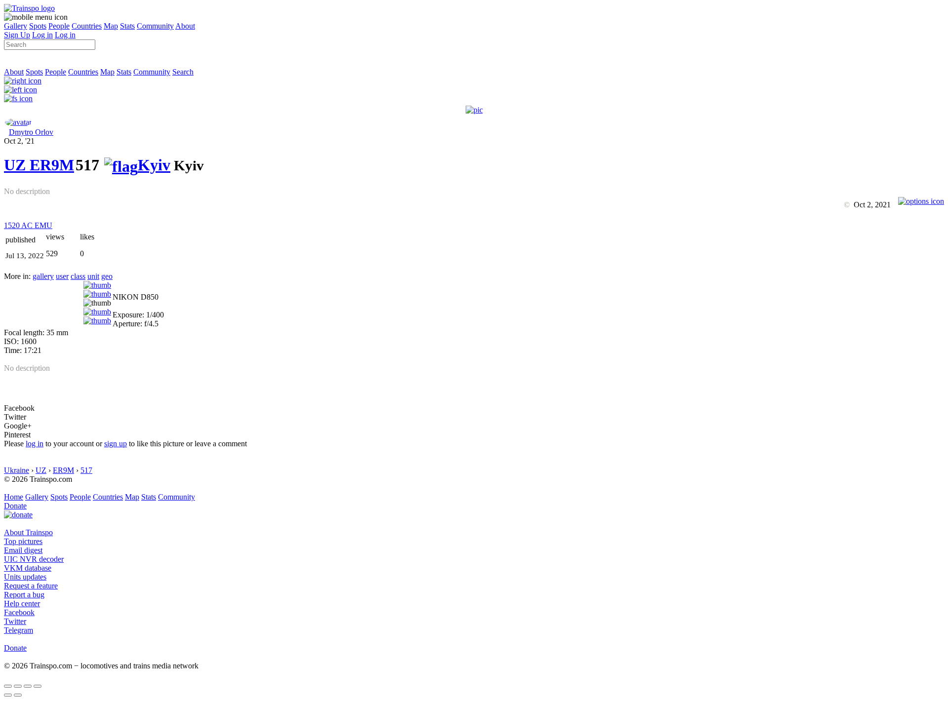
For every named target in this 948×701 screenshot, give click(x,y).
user (62, 276)
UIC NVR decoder (34, 559)
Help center (22, 603)
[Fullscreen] (18, 98)
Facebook (19, 612)
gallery (43, 276)
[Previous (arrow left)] (8, 695)
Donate (15, 506)
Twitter (15, 621)
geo (107, 276)
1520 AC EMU (28, 225)
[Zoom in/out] (37, 686)
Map (111, 26)
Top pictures (23, 541)
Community (155, 26)
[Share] (18, 686)
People (59, 26)
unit (93, 276)
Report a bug (24, 594)
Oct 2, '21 (19, 141)
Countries (87, 26)
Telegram (18, 630)
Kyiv (154, 165)
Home (13, 497)
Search (183, 72)
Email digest (23, 550)
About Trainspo (28, 532)
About (185, 26)
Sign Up (17, 35)
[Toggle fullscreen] (28, 686)
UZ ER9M (39, 165)
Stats (127, 26)
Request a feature (31, 586)
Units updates (25, 577)
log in (34, 443)
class (78, 276)
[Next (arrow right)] (18, 695)
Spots (37, 26)
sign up (115, 443)
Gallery (15, 26)
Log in (42, 35)
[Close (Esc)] (8, 686)
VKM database (27, 568)
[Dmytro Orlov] (18, 122)
